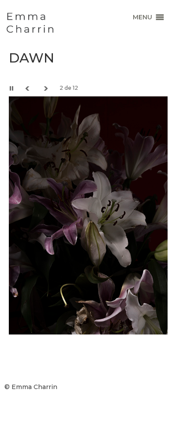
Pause (13, 88)
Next (46, 88)
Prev (28, 88)
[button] (142, 17)
